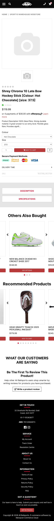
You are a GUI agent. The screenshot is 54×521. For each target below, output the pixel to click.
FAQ (27, 491)
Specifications (27, 199)
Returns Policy (27, 483)
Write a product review (28, 389)
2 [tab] (27, 275)
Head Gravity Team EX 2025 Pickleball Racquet (24, 328)
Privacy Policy (27, 479)
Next (46, 234)
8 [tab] (35, 343)
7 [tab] (33, 343)
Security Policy (27, 487)
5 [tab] (28, 343)
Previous (7, 234)
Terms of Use (27, 475)
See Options (27, 270)
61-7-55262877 (27, 417)
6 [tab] (30, 343)
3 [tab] (29, 275)
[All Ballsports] (27, 4)
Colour (5, 132)
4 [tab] (25, 343)
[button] (49, 150)
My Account (27, 439)
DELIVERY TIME (8, 167)
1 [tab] (24, 275)
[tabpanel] (27, 246)
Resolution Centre (27, 447)
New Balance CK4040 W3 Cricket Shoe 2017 (22, 260)
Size (4, 140)
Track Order (27, 443)
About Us (27, 459)
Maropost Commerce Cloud (27, 518)
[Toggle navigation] (3, 4)
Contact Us (27, 463)
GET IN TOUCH (27, 510)
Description (27, 191)
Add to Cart (30, 150)
